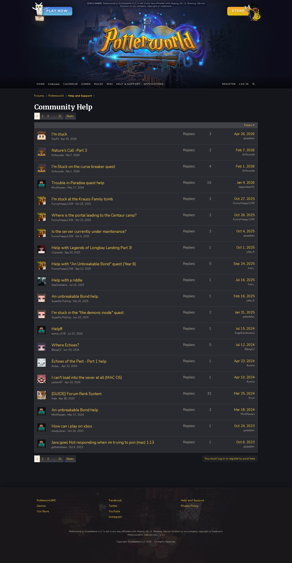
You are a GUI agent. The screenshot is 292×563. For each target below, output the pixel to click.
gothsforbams (59, 447)
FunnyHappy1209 (62, 204)
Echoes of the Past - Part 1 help (79, 361)
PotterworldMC (46, 500)
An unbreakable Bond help (75, 296)
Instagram (115, 517)
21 (60, 116)
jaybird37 (57, 382)
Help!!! (57, 329)
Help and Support (192, 500)
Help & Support (128, 84)
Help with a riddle (67, 280)
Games (86, 84)
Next (69, 116)
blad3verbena (59, 285)
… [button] (54, 116)
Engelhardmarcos (245, 333)
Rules (98, 84)
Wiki (110, 84)
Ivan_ (251, 268)
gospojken (249, 138)
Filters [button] (248, 125)
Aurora (251, 365)
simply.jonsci (59, 431)
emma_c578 (59, 333)
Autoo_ (56, 366)
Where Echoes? (65, 345)
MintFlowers (58, 187)
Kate (54, 398)
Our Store (43, 511)
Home (41, 84)
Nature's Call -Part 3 (69, 150)
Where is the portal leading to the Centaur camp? (94, 215)
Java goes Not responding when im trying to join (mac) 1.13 (103, 442)
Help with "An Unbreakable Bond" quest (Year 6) (94, 264)
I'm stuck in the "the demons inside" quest (88, 312)
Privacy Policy (189, 506)
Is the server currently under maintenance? (89, 231)
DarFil (55, 139)
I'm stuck (59, 134)
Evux (252, 398)
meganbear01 (247, 187)
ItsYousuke (58, 155)
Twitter (113, 506)
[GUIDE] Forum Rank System (77, 393)
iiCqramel (57, 252)
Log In (244, 84)
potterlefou (249, 317)
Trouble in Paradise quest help (78, 183)
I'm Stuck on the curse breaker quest (83, 166)
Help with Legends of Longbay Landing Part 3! (92, 247)
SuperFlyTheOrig (61, 301)
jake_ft (251, 252)
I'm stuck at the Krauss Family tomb (82, 199)
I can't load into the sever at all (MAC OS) (87, 377)
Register (229, 84)
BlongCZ (56, 350)
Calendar (70, 84)
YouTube (114, 511)
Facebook (115, 500)
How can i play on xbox (72, 426)
